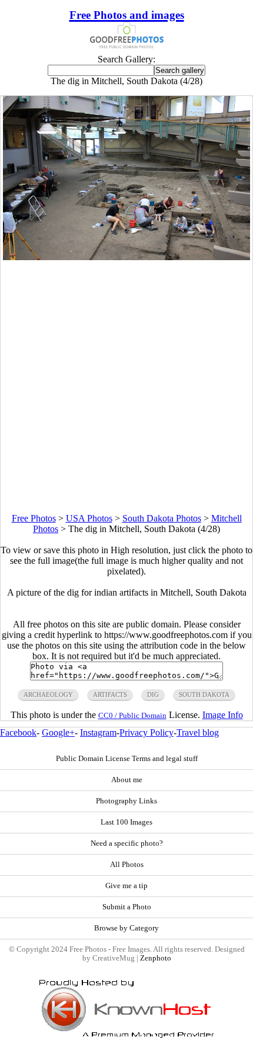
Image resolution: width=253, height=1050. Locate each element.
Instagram (98, 732)
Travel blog (198, 732)
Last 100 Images (126, 822)
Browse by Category (126, 928)
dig (153, 694)
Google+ (58, 732)
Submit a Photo (126, 907)
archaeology (48, 694)
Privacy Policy (146, 732)
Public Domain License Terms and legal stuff (127, 759)
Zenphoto (155, 958)
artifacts (110, 694)
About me (126, 780)
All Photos (127, 864)
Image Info (222, 715)
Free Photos (34, 518)
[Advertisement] (126, 386)
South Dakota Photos (161, 518)
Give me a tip (126, 886)
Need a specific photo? (127, 843)
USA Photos (89, 518)
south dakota (204, 694)
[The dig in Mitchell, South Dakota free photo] (126, 257)
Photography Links (126, 801)
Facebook (18, 732)
